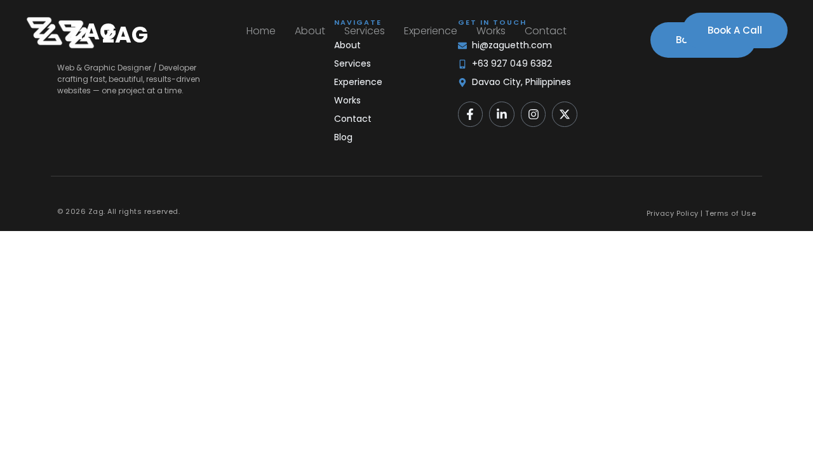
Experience (430, 30)
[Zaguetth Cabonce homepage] (44, 31)
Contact (546, 30)
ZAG (93, 31)
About (310, 30)
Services (364, 30)
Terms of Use (730, 213)
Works (491, 30)
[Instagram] (533, 114)
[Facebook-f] (470, 114)
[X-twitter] (564, 114)
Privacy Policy (673, 213)
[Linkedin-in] (501, 114)
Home (261, 30)
